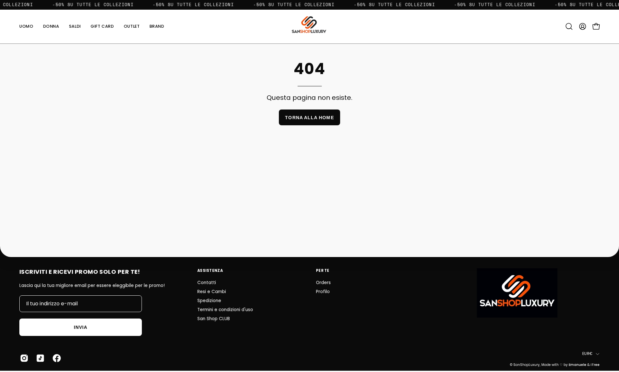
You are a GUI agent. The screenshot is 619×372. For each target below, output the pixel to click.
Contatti (206, 283)
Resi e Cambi (211, 292)
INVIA (80, 327)
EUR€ (587, 353)
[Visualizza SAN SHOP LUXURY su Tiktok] (39, 358)
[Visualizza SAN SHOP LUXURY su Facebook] (56, 358)
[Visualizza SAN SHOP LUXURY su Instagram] (23, 358)
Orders (323, 283)
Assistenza (210, 270)
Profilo (323, 292)
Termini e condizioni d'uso (225, 310)
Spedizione (209, 301)
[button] (157, 26)
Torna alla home (309, 117)
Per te (322, 270)
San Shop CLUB (213, 319)
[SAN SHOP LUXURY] (309, 26)
